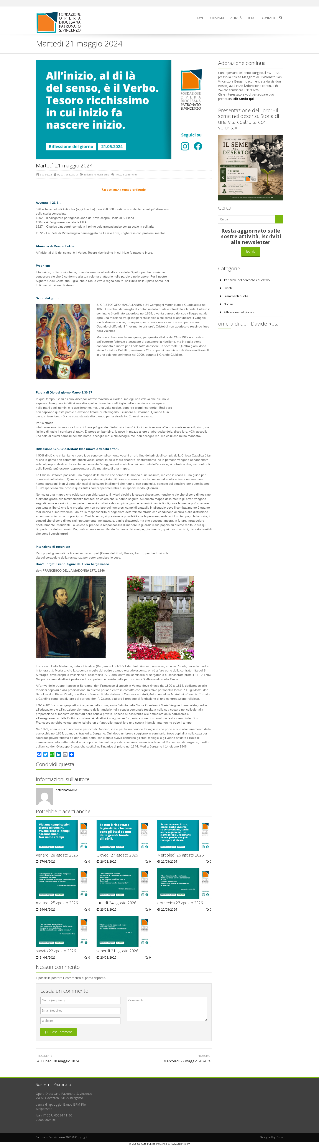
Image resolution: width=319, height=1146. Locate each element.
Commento (136, 1000)
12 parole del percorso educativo (247, 280)
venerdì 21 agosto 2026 (117, 950)
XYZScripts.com (181, 1143)
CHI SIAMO (217, 18)
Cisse (280, 1137)
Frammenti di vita (236, 296)
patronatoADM (69, 174)
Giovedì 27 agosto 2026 (117, 855)
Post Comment (61, 1032)
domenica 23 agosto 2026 (180, 902)
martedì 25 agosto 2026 (57, 902)
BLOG (251, 18)
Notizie (228, 304)
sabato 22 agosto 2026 (56, 950)
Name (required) (53, 1000)
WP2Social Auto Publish (142, 1143)
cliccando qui (243, 99)
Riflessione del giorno (96, 174)
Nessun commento (126, 174)
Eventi (228, 288)
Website (47, 1021)
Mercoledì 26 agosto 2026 (180, 855)
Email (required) (53, 1010)
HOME (200, 18)
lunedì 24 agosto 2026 (116, 902)
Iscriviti (250, 251)
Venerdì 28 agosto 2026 (57, 855)
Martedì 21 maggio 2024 (64, 165)
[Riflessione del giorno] (60, 23)
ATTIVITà (236, 18)
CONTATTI (268, 18)
